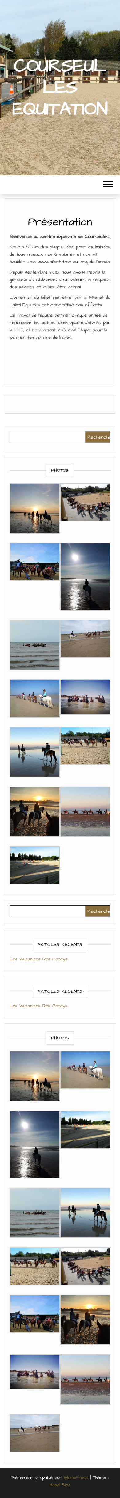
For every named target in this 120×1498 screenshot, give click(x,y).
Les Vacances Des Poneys (39, 959)
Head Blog (60, 1485)
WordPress (76, 1477)
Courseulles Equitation (59, 87)
